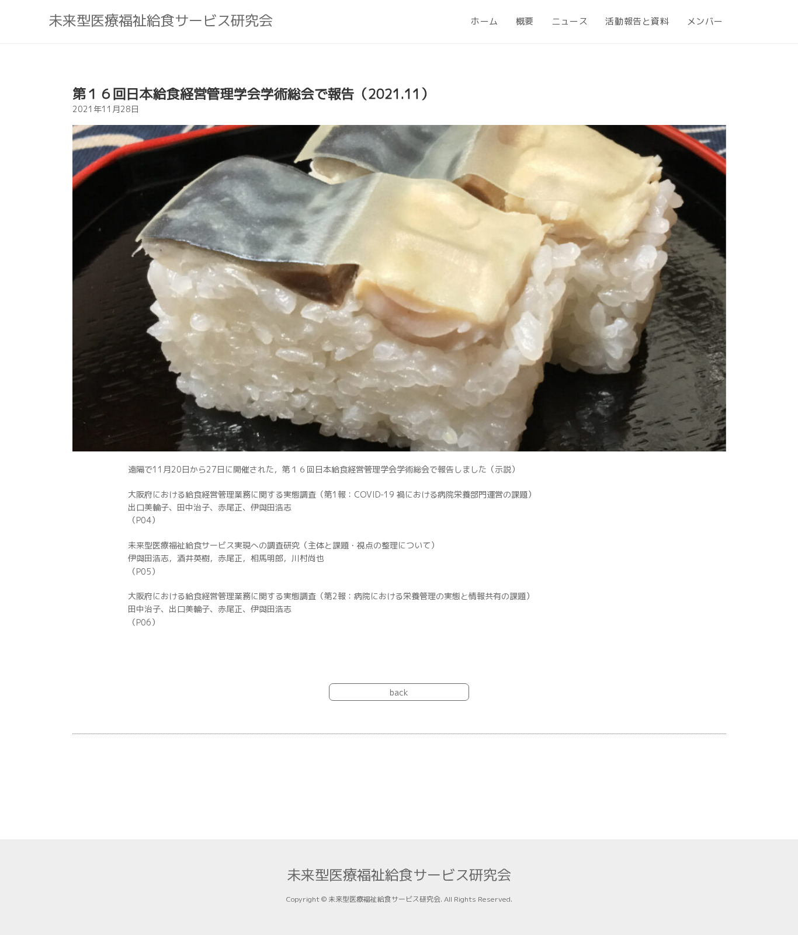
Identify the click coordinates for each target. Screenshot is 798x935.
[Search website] (745, 21)
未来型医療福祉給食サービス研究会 (160, 20)
